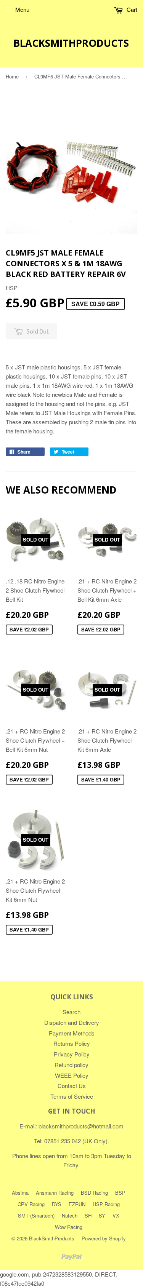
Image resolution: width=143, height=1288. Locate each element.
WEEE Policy (71, 1075)
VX (115, 1215)
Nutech (69, 1215)
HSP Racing (106, 1204)
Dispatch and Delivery (71, 1022)
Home (12, 76)
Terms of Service (71, 1096)
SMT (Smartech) (36, 1215)
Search (71, 1012)
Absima (20, 1192)
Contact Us (72, 1086)
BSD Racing (94, 1192)
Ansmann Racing (55, 1192)
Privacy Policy (72, 1054)
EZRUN (77, 1204)
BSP (120, 1192)
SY (102, 1215)
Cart (131, 9)
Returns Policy (71, 1043)
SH (88, 1215)
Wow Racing (68, 1226)
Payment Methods (72, 1033)
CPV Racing (31, 1204)
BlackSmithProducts (71, 43)
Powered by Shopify (104, 1238)
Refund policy (71, 1065)
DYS (56, 1204)
